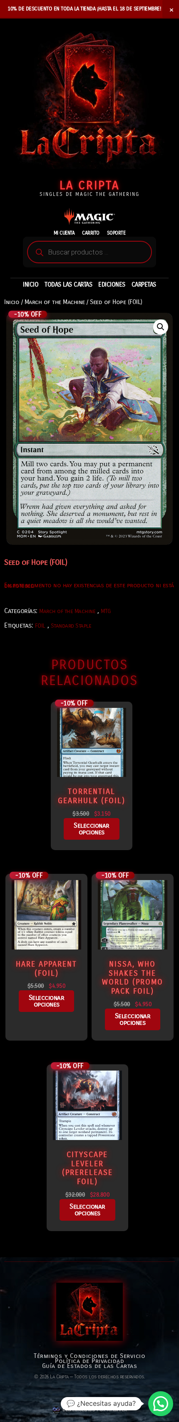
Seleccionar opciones (91, 828)
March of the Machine (55, 302)
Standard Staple (71, 625)
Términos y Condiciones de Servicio (89, 1356)
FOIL (40, 625)
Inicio (11, 302)
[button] (160, 326)
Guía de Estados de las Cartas (89, 1366)
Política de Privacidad (89, 1361)
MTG (106, 611)
